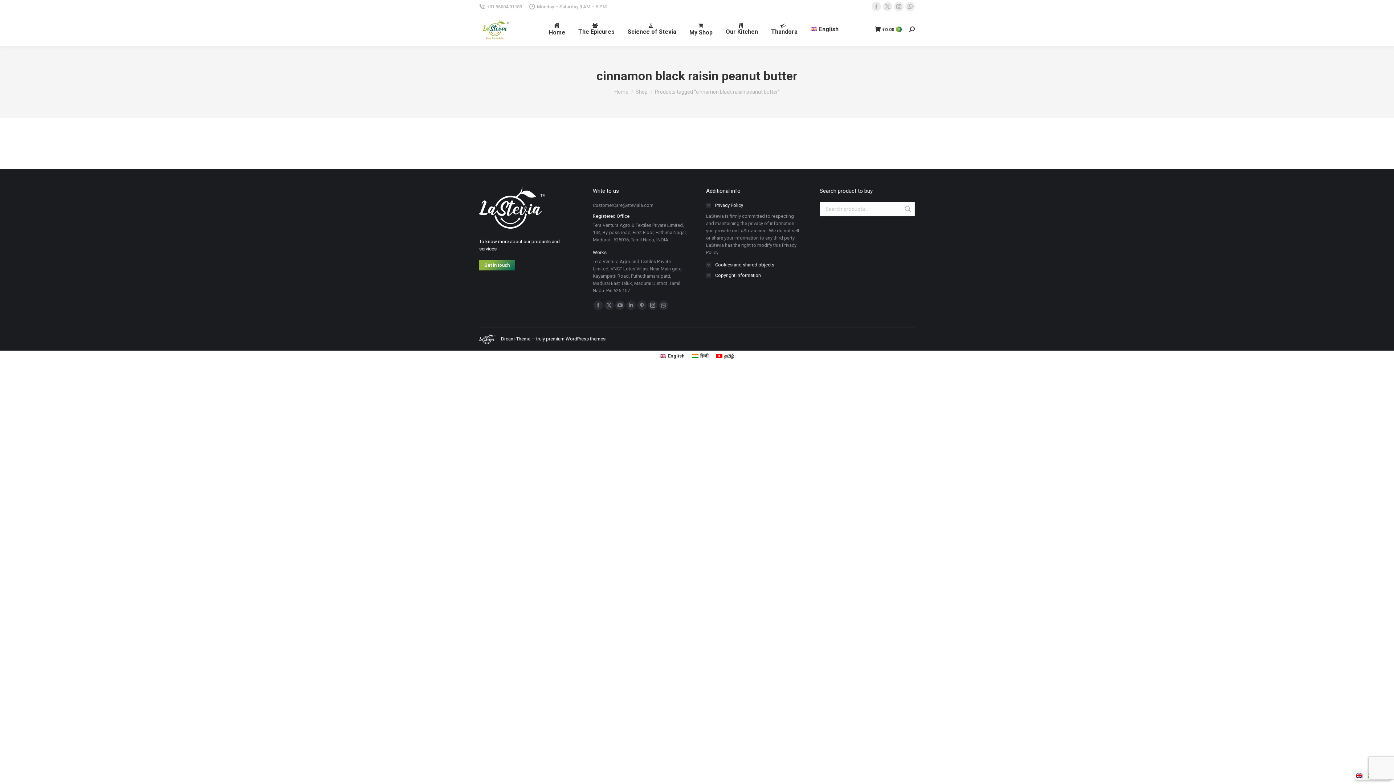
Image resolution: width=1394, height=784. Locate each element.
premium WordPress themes (576, 339)
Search (907, 209)
